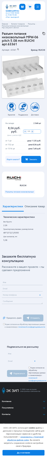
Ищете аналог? (13, 159)
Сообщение (8, 301)
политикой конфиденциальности (31, 327)
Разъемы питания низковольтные (20, 192)
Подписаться (19, 373)
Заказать (33, 159)
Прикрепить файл (14, 318)
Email (5, 289)
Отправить (35, 318)
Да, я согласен (23, 452)
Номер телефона (10, 295)
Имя (4, 282)
